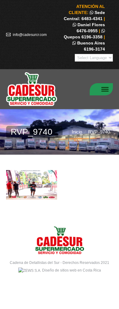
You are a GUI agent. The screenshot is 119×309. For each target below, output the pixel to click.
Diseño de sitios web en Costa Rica (71, 270)
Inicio (77, 131)
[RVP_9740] (59, 185)
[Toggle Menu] (105, 89)
